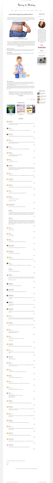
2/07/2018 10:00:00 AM (11, 414)
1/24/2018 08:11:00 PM (11, 166)
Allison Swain (10, 322)
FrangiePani (10, 400)
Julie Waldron (10, 420)
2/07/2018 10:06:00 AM (11, 421)
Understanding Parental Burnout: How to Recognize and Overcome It (42, 64)
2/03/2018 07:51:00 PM (11, 330)
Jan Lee (10, 315)
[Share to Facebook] (30, 99)
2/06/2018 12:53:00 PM (11, 357)
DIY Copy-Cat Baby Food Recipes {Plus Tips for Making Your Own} (43, 102)
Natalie (10, 146)
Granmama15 (10, 165)
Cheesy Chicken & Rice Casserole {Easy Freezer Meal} (43, 100)
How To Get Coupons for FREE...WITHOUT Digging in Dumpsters (43, 97)
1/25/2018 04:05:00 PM (11, 211)
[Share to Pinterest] (33, 99)
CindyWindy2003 (11, 295)
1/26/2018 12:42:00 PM (11, 240)
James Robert (10, 121)
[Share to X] (31, 99)
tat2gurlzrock (11, 302)
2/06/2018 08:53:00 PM (11, 370)
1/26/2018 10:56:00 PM (11, 252)
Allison (9, 426)
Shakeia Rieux (11, 406)
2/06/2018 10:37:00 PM (11, 382)
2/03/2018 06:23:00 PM (11, 323)
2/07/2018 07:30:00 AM (11, 407)
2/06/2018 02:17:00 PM (11, 363)
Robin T (10, 336)
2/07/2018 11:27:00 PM (11, 445)
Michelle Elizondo (11, 251)
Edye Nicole (10, 196)
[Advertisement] (41, 78)
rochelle (10, 227)
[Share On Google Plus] (34, 99)
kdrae (9, 329)
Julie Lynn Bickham (11, 245)
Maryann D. (10, 274)
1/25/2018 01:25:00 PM (11, 205)
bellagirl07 (10, 152)
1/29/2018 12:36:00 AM (11, 290)
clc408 (9, 190)
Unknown (10, 239)
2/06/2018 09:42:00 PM (11, 376)
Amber (9, 173)
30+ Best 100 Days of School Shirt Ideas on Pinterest (43, 94)
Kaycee (10, 413)
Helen (9, 369)
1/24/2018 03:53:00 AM (11, 122)
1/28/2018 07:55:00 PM (11, 284)
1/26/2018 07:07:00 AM (11, 228)
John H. (10, 381)
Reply (34, 126)
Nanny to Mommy (26, 4)
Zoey (9, 349)
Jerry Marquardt (11, 444)
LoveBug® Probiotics (10, 41)
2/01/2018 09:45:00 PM (11, 316)
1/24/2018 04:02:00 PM (11, 147)
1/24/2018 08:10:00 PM (11, 160)
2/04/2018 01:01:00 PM (11, 337)
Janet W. (10, 128)
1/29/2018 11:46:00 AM (11, 296)
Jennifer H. (10, 375)
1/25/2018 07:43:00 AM (11, 191)
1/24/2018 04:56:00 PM (11, 153)
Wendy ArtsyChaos (11, 289)
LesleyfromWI (11, 356)
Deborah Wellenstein (12, 204)
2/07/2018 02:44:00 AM (11, 401)
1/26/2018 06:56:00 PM (11, 246)
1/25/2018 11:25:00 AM (11, 197)
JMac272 (10, 159)
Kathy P (10, 362)
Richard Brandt (11, 283)
